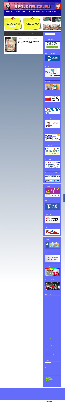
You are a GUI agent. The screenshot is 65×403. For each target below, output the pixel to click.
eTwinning (47, 353)
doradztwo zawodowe (49, 348)
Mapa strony (48, 380)
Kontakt (10, 14)
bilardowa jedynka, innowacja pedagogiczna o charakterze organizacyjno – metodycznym (52, 314)
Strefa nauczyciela (49, 378)
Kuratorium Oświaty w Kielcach (12, 392)
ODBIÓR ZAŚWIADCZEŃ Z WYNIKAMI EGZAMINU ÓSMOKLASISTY (13, 25)
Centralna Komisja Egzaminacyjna (12, 393)
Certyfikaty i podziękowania (36, 11)
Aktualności (8, 11)
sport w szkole (48, 298)
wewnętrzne (49, 344)
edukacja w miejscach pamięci (52, 304)
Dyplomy (43, 11)
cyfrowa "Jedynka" (50, 301)
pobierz (47, 350)
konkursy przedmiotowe (49, 341)
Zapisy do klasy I (17, 11)
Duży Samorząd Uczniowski (50, 352)
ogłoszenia (47, 296)
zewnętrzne (49, 342)
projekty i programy (49, 300)
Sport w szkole (48, 11)
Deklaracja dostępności (49, 379)
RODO (6, 14)
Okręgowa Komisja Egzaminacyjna (12, 394)
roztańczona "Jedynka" (49, 345)
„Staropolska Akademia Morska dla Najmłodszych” (17, 1)
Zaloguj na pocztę (48, 377)
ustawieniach (42, 401)
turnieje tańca (49, 347)
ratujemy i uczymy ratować (51, 305)
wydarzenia (47, 297)
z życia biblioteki (48, 339)
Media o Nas (28, 11)
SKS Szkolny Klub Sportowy (51, 299)
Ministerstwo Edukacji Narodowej (12, 391)
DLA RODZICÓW (54, 11)
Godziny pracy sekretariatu (32, 24)
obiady (47, 349)
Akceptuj (49, 401)
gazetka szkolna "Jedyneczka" (51, 340)
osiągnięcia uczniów (52, 343)
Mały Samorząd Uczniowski (50, 351)
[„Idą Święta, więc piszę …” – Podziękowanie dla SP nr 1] (11, 44)
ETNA (48, 346)
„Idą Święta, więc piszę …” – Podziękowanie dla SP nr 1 (29, 38)
